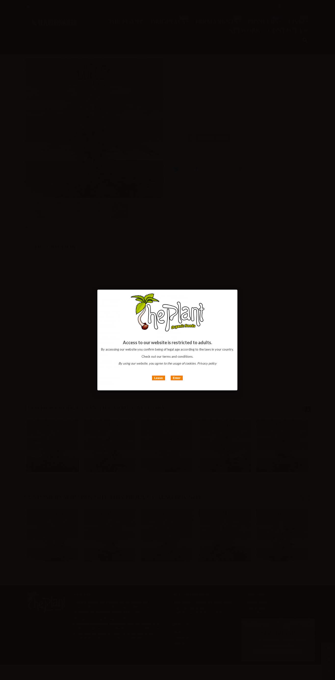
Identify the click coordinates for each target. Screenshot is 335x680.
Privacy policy (207, 363)
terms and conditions (177, 356)
